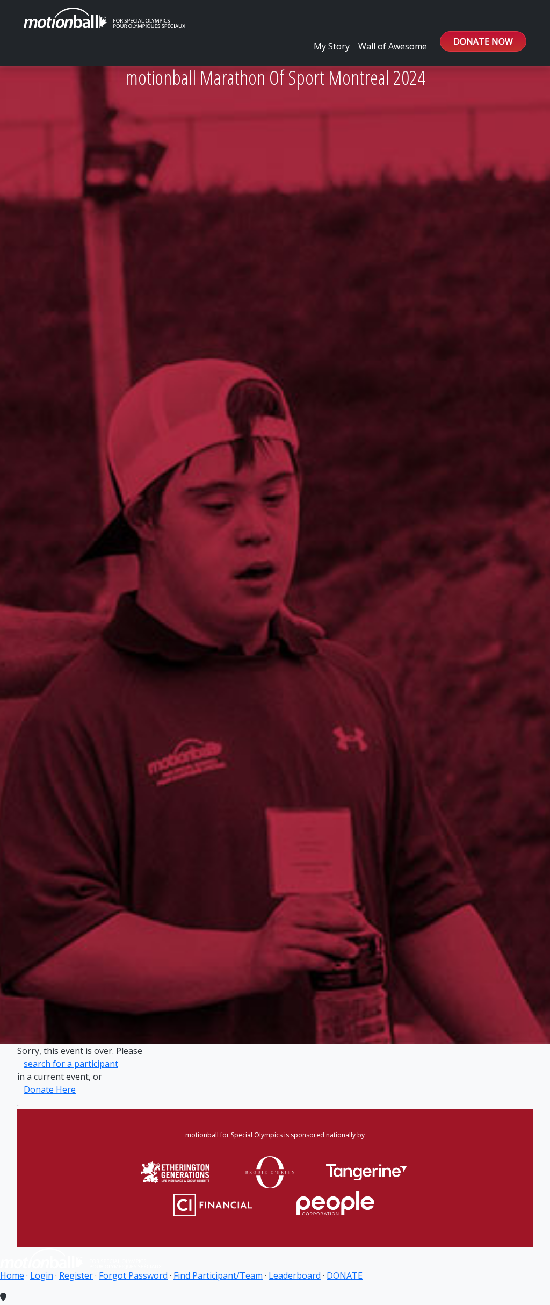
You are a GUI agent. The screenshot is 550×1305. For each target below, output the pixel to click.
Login (41, 1275)
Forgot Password (133, 1275)
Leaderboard (295, 1275)
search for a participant (71, 1064)
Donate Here (50, 1089)
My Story (332, 46)
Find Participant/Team (218, 1275)
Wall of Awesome (392, 46)
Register (76, 1275)
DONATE (345, 1275)
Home (12, 1275)
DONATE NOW (483, 41)
